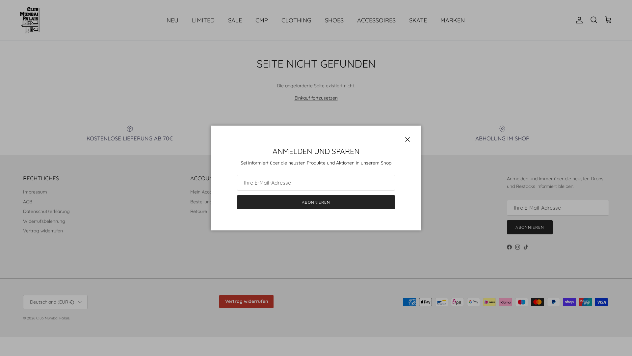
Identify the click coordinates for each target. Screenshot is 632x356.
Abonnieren (316, 202)
